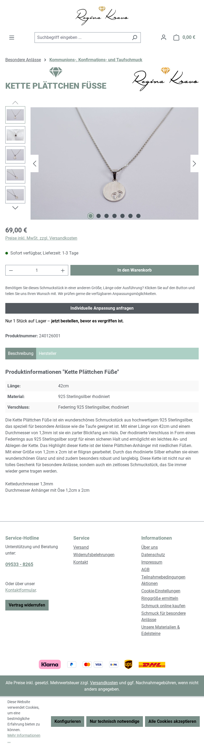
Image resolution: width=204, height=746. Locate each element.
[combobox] (82, 37)
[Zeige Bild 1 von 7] (90, 216)
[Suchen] (134, 37)
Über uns (149, 547)
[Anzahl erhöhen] (63, 270)
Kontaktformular (20, 590)
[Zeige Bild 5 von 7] (122, 216)
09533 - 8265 (19, 564)
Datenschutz (153, 554)
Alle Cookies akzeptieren (172, 721)
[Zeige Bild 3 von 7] (106, 216)
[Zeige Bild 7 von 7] (138, 216)
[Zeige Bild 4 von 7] (114, 216)
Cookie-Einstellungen (160, 590)
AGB (145, 569)
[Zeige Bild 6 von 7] (130, 216)
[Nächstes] (194, 163)
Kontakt (80, 562)
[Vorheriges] (35, 163)
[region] (102, 163)
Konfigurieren (67, 721)
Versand (81, 547)
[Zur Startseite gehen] (102, 16)
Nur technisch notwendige (114, 721)
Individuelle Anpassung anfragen (102, 308)
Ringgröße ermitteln (159, 598)
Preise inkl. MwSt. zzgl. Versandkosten (41, 238)
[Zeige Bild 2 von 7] (98, 216)
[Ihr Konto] (163, 37)
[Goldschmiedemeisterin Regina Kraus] (165, 79)
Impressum (151, 562)
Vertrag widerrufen (27, 605)
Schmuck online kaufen (163, 605)
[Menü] (11, 37)
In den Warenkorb (134, 270)
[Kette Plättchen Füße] (114, 163)
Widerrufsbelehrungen (93, 554)
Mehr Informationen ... (23, 738)
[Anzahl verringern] (10, 270)
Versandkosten (104, 682)
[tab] (20, 353)
